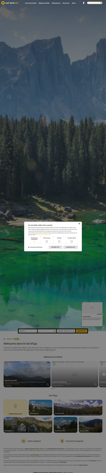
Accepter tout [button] (70, 247)
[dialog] (53, 236)
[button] (35, 247)
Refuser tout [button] (55, 247)
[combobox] (79, 223)
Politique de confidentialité (43, 234)
